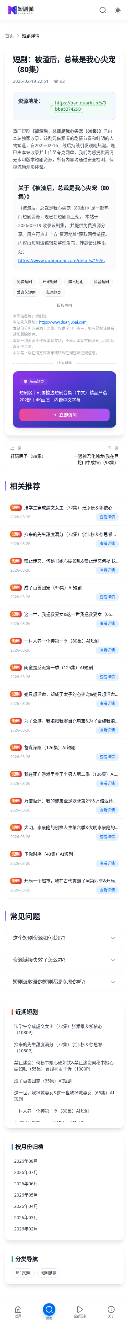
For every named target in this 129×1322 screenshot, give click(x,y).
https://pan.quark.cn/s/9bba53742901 (80, 106)
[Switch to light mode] (117, 10)
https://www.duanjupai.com (62, 322)
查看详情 (107, 517)
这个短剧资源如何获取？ (40, 937)
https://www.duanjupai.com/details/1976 (61, 260)
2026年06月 (26, 1184)
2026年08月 (26, 1161)
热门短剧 (23, 1273)
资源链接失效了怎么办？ (40, 959)
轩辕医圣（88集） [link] (28, 456)
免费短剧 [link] (24, 281)
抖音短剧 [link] (101, 281)
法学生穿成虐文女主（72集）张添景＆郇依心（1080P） (58, 1029)
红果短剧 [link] (53, 292)
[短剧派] (21, 10)
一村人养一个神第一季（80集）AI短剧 (51, 1111)
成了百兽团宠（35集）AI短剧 (43, 1081)
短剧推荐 (48, 1273)
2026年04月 (26, 1206)
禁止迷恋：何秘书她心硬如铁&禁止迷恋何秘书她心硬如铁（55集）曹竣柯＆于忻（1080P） (64, 1066)
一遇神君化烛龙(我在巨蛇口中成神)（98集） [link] (96, 459)
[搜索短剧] (102, 10)
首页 (9, 36)
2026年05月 (26, 1195)
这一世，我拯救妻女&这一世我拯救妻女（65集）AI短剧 (64, 1096)
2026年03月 (26, 1217)
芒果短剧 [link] (50, 281)
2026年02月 (26, 1229)
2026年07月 (26, 1172)
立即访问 (68, 415)
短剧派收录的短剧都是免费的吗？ (50, 981)
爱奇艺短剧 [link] (26, 292)
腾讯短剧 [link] (75, 281)
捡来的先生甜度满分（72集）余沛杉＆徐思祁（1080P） (58, 1047)
